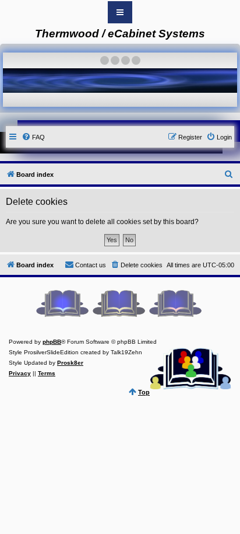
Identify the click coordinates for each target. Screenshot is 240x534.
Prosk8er (70, 363)
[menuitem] (33, 137)
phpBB (52, 341)
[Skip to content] (120, 12)
